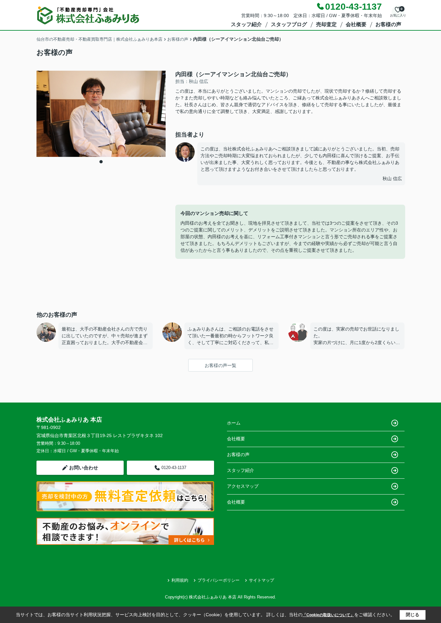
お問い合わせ (83, 467)
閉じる (412, 614)
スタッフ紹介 (246, 24)
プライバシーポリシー (219, 580)
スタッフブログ (289, 24)
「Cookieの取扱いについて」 (328, 615)
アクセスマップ (243, 486)
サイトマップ (261, 580)
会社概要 (356, 24)
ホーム (234, 422)
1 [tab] (101, 161)
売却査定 (326, 24)
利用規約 (179, 580)
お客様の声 (388, 24)
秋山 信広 (392, 178)
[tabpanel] (101, 114)
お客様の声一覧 (220, 365)
